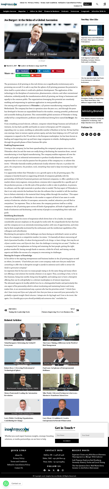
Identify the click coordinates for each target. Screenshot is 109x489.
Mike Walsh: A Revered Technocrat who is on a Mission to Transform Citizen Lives (60, 394)
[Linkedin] (94, 134)
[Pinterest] (90, 134)
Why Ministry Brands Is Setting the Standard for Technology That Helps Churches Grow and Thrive (92, 120)
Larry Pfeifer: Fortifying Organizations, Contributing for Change (18, 419)
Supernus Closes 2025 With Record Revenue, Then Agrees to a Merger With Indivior (92, 40)
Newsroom (75, 11)
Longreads (85, 11)
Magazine (22, 11)
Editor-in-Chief (36, 11)
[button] (104, 4)
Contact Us (78, 6)
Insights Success (9, 11)
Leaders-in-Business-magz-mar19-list (33, 66)
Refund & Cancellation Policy (70, 3)
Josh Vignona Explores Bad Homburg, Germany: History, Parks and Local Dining (90, 60)
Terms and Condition (49, 3)
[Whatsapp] (6, 483)
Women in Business (51, 11)
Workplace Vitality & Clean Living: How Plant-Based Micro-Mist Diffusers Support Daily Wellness (92, 100)
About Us (23, 3)
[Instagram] (98, 134)
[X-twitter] (86, 134)
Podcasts (65, 11)
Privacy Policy (33, 3)
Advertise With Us (99, 11)
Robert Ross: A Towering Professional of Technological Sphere (19, 369)
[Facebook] (82, 134)
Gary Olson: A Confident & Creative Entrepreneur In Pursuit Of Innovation (57, 419)
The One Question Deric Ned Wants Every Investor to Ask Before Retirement (92, 80)
